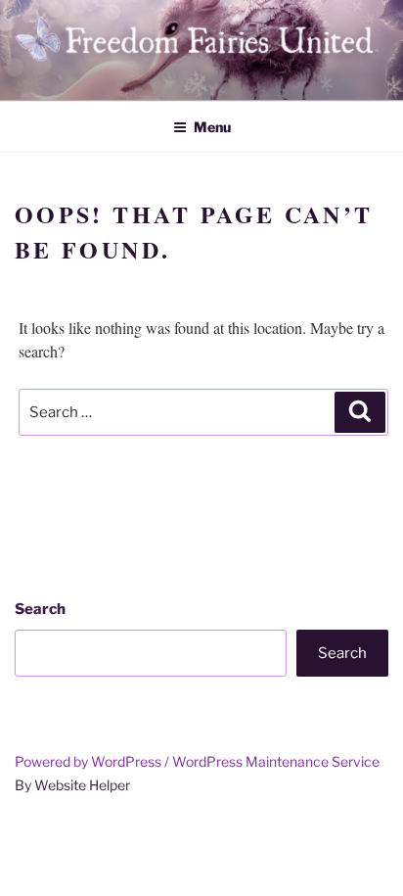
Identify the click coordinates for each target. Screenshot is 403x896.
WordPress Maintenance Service (276, 761)
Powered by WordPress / (93, 761)
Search (40, 609)
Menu (212, 126)
